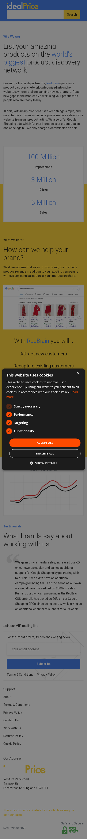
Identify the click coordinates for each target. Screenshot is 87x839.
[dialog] (43, 419)
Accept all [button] (45, 443)
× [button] (78, 373)
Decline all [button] (45, 454)
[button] (43, 463)
